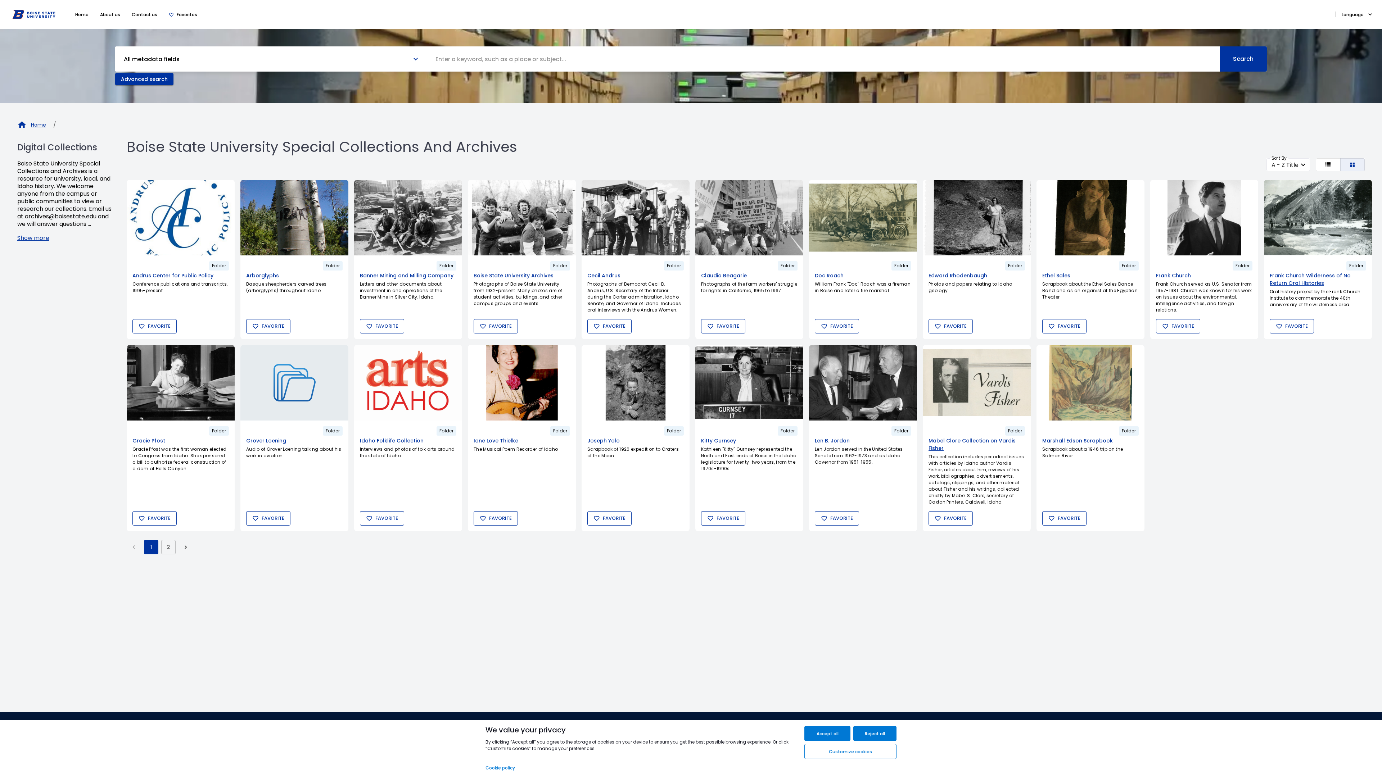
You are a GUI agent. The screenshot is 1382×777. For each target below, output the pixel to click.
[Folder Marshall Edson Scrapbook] (1090, 383)
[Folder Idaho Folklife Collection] (408, 383)
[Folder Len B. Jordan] (863, 383)
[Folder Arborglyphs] (294, 217)
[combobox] (823, 59)
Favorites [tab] (187, 15)
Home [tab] (82, 15)
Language (1353, 15)
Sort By (1279, 158)
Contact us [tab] (144, 15)
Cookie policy (500, 768)
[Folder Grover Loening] (294, 383)
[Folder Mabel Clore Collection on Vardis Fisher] (977, 383)
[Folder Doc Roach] (863, 217)
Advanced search (144, 79)
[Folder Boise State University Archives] (522, 217)
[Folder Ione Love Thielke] (522, 383)
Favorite (159, 326)
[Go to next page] (186, 547)
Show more (33, 238)
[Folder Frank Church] (1204, 217)
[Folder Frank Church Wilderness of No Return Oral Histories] (1318, 217)
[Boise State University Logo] (34, 14)
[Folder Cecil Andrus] (636, 217)
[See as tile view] (1352, 164)
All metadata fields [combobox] (152, 59)
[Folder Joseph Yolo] (636, 383)
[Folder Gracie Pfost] (181, 383)
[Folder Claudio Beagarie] (749, 217)
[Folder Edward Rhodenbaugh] (977, 217)
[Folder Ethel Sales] (1090, 217)
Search (1243, 59)
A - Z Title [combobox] (1285, 165)
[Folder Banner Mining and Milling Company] (408, 217)
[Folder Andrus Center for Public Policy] (181, 217)
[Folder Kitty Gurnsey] (749, 383)
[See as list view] (1328, 164)
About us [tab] (110, 15)
